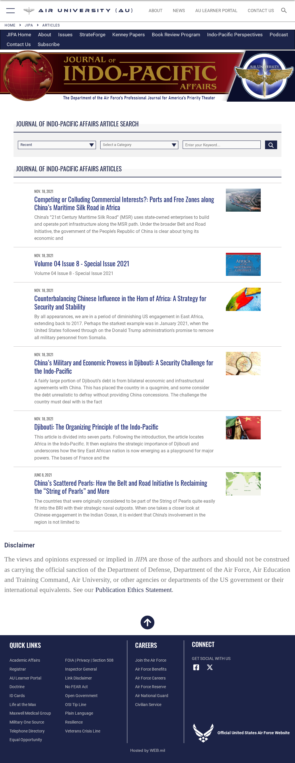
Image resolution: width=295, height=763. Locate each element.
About (44, 34)
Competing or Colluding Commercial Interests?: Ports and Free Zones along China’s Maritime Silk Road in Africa (124, 203)
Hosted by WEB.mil (147, 750)
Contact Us (19, 44)
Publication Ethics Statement (133, 589)
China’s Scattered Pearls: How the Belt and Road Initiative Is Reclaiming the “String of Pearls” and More (120, 487)
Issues (65, 34)
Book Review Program (176, 34)
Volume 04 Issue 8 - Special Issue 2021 (81, 263)
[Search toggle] (285, 10)
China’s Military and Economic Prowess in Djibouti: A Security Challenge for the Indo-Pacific (123, 366)
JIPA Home (19, 34)
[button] (9, 11)
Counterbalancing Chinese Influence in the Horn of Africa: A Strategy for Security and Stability (120, 302)
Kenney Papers (128, 34)
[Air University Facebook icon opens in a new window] (196, 667)
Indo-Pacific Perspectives (235, 34)
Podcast (279, 34)
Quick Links (25, 645)
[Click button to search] (271, 145)
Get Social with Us (211, 658)
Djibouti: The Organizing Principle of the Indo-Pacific (96, 427)
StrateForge (92, 34)
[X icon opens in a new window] (210, 667)
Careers (146, 645)
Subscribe (49, 44)
